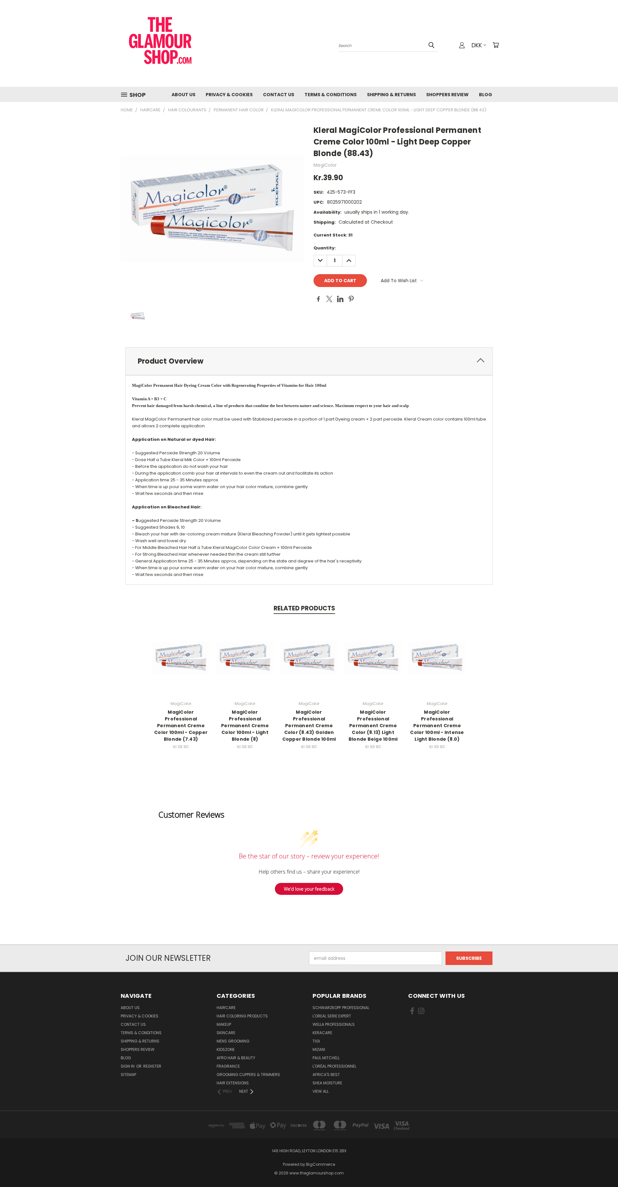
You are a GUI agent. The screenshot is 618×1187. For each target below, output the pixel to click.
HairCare (226, 1007)
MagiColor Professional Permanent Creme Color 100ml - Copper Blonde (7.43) (181, 725)
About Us (183, 94)
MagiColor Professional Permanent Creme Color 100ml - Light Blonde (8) (245, 725)
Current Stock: (333, 235)
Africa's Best (326, 1074)
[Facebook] (318, 299)
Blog (485, 94)
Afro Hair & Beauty (236, 1058)
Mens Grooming (233, 1041)
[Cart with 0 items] (495, 45)
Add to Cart (181, 663)
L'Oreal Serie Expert (332, 1016)
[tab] (309, 361)
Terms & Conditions (330, 94)
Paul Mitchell (326, 1058)
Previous (601, 1167)
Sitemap (128, 1074)
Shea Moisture (327, 1083)
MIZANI (319, 1049)
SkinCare (226, 1032)
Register (152, 1066)
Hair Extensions (233, 1083)
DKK (477, 45)
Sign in (128, 1066)
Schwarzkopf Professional (341, 1007)
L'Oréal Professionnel (334, 1066)
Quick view (181, 651)
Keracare (322, 1032)
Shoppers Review (447, 94)
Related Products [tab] (304, 608)
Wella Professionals (334, 1024)
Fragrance (228, 1066)
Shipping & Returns (391, 94)
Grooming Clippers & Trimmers (248, 1074)
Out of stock (245, 663)
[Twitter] (329, 299)
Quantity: (325, 248)
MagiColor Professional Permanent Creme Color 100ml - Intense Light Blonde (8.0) (437, 725)
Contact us (278, 94)
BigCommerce (320, 1164)
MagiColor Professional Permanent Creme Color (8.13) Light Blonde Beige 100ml (373, 725)
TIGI (316, 1041)
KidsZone (226, 1049)
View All (321, 1091)
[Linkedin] (340, 299)
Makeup (224, 1024)
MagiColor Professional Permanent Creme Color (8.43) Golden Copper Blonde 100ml (309, 725)
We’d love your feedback (309, 889)
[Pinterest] (351, 299)
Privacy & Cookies (229, 94)
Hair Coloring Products (242, 1016)
